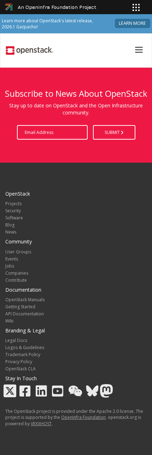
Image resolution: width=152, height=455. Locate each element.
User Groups (18, 252)
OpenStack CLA (20, 369)
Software (14, 218)
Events (11, 259)
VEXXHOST (41, 424)
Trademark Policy (22, 355)
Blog (9, 225)
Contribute (16, 280)
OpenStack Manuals (25, 300)
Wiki (9, 321)
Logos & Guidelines (24, 347)
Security (13, 211)
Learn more (132, 23)
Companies (16, 273)
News (10, 232)
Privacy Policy (18, 362)
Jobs (9, 266)
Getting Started (20, 307)
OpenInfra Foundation (83, 417)
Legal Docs (16, 340)
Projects (13, 204)
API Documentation (24, 314)
